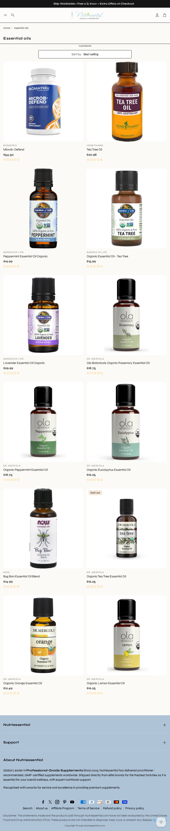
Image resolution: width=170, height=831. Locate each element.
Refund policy (112, 808)
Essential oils (21, 27)
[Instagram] (57, 802)
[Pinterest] (65, 802)
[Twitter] (50, 802)
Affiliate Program (62, 808)
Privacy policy (134, 808)
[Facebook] (43, 802)
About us (42, 808)
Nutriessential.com (97, 815)
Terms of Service (89, 808)
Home (6, 27)
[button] (5, 15)
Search (27, 808)
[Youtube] (72, 802)
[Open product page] (43, 102)
